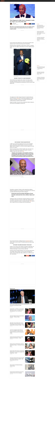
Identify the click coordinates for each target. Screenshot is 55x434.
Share (33, 23)
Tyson (31, 201)
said (23, 151)
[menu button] (53, 0)
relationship (28, 240)
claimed (18, 98)
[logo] (3, 0)
